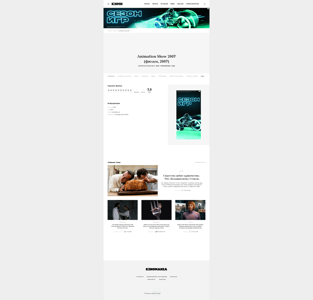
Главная (110, 30)
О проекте (140, 276)
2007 (157, 66)
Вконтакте (151, 279)
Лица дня (180, 4)
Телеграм (162, 279)
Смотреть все (199, 162)
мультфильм (165, 66)
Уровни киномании (192, 4)
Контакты (173, 276)
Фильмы (147, 4)
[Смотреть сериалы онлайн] (156, 294)
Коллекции (164, 4)
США (173, 66)
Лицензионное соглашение (157, 276)
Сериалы (155, 4)
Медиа (172, 4)
